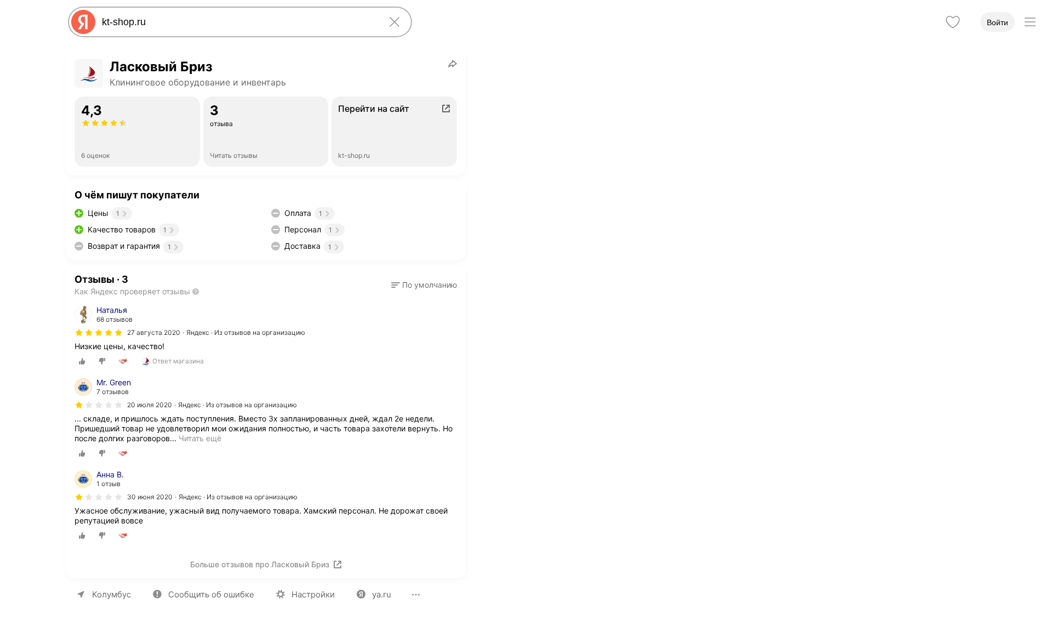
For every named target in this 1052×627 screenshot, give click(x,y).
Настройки (313, 594)
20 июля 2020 (149, 405)
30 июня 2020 (150, 497)
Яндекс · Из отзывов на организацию (245, 332)
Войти (997, 22)
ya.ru (381, 594)
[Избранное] (953, 22)
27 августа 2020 (153, 332)
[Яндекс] (83, 22)
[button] (424, 285)
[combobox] (237, 22)
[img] (99, 332)
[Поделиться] (452, 63)
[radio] (82, 361)
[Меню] (1030, 22)
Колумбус (111, 594)
